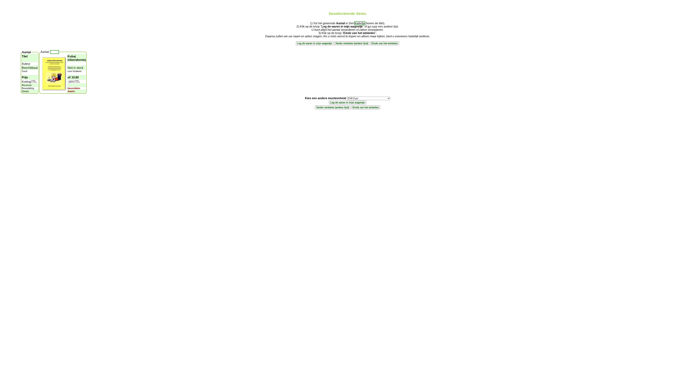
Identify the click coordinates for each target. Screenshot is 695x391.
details (71, 91)
